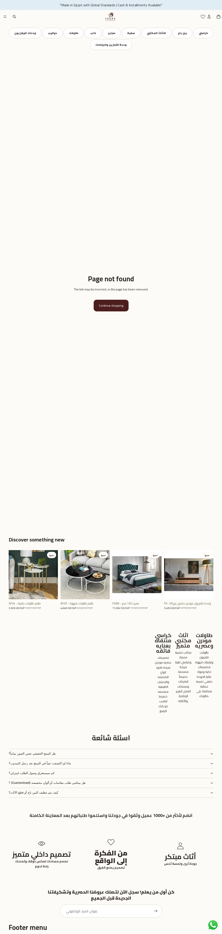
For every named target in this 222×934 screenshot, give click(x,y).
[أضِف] (51, 592)
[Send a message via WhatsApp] (213, 925)
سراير (111, 33)
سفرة (131, 33)
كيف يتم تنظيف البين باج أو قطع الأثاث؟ (33, 792)
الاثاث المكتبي (156, 33)
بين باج (182, 33)
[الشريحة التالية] (53, 575)
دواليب (52, 33)
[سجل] (155, 911)
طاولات (73, 33)
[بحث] (14, 16)
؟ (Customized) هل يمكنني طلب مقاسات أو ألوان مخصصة (47, 782)
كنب (93, 33)
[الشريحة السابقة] (13, 575)
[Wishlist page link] (203, 16)
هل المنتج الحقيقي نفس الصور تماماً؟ (32, 753)
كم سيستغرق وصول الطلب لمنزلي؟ (31, 773)
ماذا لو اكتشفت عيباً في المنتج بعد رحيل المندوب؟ (40, 763)
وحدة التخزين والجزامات (111, 44)
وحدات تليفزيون (25, 33)
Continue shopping (111, 305)
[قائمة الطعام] (5, 17)
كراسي (203, 33)
